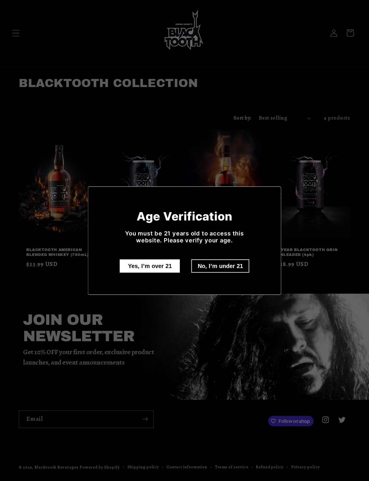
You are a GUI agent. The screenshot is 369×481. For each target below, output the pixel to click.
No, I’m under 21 (220, 266)
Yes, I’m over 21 (150, 266)
